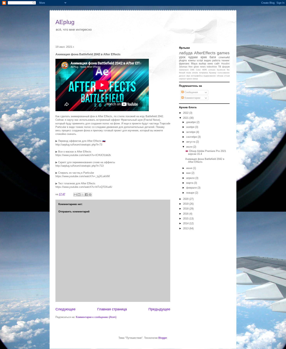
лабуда (186, 53)
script (200, 60)
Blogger (162, 337)
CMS (192, 70)
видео (207, 60)
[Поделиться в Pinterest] (90, 195)
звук (188, 76)
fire (228, 70)
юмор (195, 79)
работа (216, 60)
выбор (202, 63)
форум (226, 66)
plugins (183, 60)
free (191, 66)
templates (203, 73)
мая (188, 172)
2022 (186, 112)
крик (204, 57)
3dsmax (183, 66)
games (223, 53)
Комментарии (192, 97)
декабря (191, 122)
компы (192, 60)
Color (198, 70)
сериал (182, 79)
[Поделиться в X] (83, 195)
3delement (184, 70)
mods (188, 73)
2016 (186, 213)
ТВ (219, 66)
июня (189, 168)
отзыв (227, 76)
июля (189, 146)
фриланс (184, 63)
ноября (190, 127)
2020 (186, 198)
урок (182, 57)
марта (190, 182)
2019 (186, 203)
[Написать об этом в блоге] (79, 195)
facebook (221, 70)
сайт (217, 63)
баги (213, 57)
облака (220, 76)
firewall (182, 73)
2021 (186, 117)
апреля (190, 178)
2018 (186, 208)
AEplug (65, 22)
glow (196, 66)
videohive (212, 66)
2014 (186, 223)
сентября (192, 136)
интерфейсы (197, 76)
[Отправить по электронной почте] (75, 195)
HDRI (204, 70)
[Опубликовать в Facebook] (86, 195)
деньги (182, 76)
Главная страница (112, 309)
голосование (224, 73)
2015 (186, 218)
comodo (211, 70)
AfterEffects (205, 53)
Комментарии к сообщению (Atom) (96, 317)
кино (210, 63)
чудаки (193, 57)
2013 (186, 228)
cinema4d (224, 57)
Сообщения (191, 92)
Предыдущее (159, 309)
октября (191, 132)
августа (191, 141)
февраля (191, 187)
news (203, 66)
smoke (195, 73)
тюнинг (225, 60)
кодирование (210, 76)
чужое (189, 79)
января (190, 192)
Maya (194, 63)
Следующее (65, 309)
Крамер (212, 73)
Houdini (225, 63)
